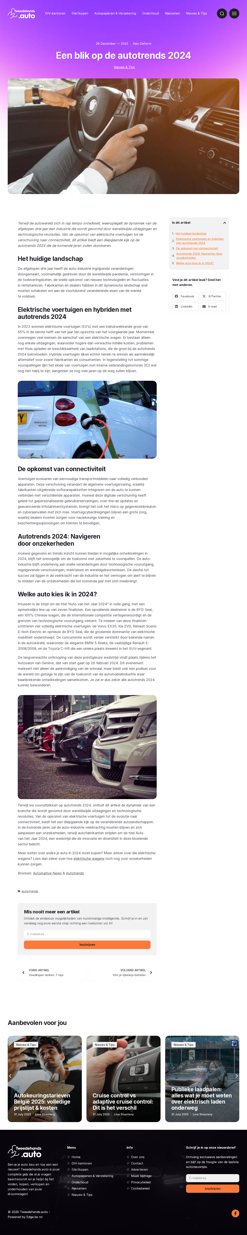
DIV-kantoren (55, 13)
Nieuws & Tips (196, 13)
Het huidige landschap (191, 233)
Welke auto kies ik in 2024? (195, 263)
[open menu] (234, 13)
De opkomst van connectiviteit (197, 248)
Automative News (47, 873)
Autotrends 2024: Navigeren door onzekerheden (199, 255)
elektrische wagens (89, 859)
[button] (224, 222)
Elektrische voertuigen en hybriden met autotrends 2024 (200, 241)
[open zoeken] (222, 13)
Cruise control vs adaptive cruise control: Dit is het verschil (44, 1101)
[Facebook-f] (235, 1213)
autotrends (30, 891)
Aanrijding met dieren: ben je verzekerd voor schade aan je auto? (200, 1101)
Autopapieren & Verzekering (115, 13)
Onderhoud (150, 13)
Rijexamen (172, 13)
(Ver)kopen (80, 13)
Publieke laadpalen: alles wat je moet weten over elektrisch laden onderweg (123, 1098)
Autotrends (75, 873)
